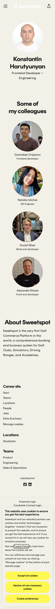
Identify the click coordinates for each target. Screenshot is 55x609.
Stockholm (9, 441)
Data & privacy (12, 418)
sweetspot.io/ (27, 478)
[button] (49, 6)
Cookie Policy (21, 546)
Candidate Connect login (28, 505)
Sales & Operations (15, 467)
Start (6, 392)
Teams (7, 398)
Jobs (6, 413)
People (7, 408)
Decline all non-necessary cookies (27, 587)
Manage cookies (13, 424)
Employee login (27, 501)
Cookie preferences (27, 598)
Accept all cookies (28, 575)
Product (8, 457)
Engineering (27, 78)
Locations (9, 403)
